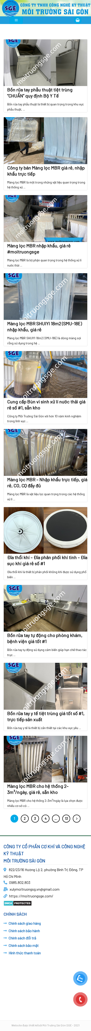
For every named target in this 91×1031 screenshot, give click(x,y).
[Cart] (77, 20)
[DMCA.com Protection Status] (18, 902)
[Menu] (16, 20)
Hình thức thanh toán (25, 953)
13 (66, 818)
